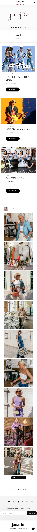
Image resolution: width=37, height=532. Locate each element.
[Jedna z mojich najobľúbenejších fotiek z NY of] (18, 256)
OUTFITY (13, 126)
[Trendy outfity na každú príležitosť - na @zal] (18, 431)
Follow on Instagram (19, 478)
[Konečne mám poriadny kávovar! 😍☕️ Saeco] (18, 373)
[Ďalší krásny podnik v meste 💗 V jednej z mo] (18, 315)
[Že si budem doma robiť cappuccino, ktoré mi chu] (18, 227)
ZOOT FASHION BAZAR (15, 180)
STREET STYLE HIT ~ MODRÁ (18, 78)
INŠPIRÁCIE (14, 74)
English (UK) (21, 1)
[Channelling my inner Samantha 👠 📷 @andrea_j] (18, 402)
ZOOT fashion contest (18, 129)
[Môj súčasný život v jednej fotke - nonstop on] (18, 461)
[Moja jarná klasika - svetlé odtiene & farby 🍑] (18, 285)
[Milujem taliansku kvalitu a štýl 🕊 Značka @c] (18, 344)
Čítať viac (12, 89)
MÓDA (8, 74)
